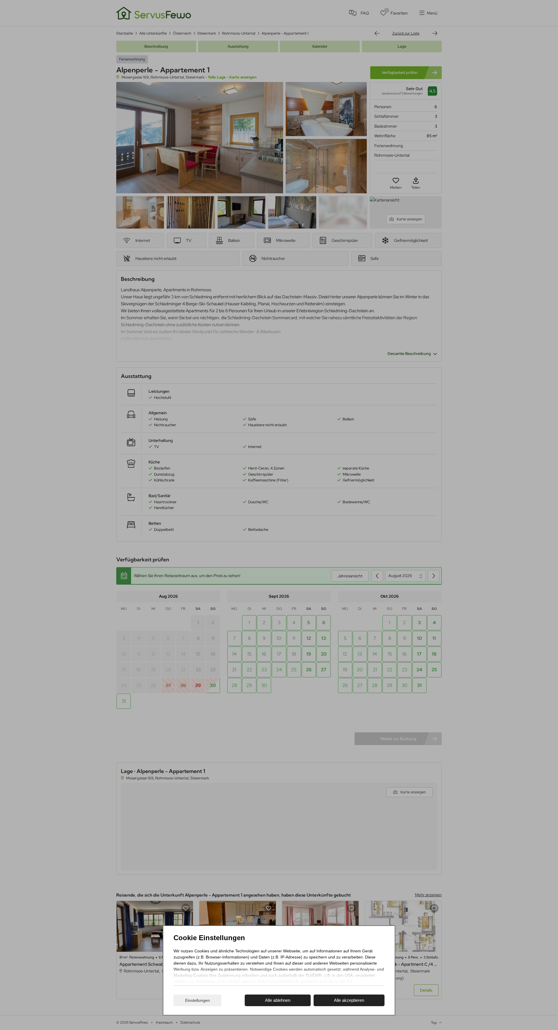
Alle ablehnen (277, 1000)
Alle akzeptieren (349, 1000)
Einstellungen (197, 1000)
